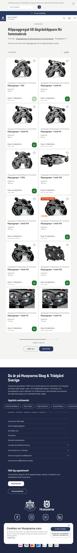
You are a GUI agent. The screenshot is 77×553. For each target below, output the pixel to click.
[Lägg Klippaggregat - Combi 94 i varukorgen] (67, 98)
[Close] (69, 525)
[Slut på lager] (34, 98)
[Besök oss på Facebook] (17, 517)
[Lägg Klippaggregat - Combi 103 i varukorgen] (67, 237)
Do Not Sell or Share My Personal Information (60, 534)
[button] (34, 61)
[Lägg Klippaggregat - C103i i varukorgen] (34, 191)
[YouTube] (46, 517)
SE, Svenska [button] (11, 19)
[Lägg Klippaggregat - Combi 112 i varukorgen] (34, 329)
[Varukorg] (69, 18)
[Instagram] (31, 517)
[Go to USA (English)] (39, 7)
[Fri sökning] (64, 18)
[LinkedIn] (60, 517)
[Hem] (3, 18)
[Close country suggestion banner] (73, 3)
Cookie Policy (11, 538)
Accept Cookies (60, 529)
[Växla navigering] (74, 18)
